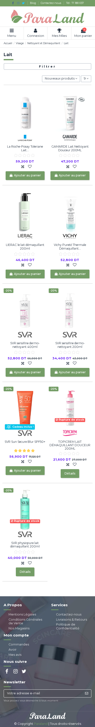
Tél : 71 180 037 (75, 3)
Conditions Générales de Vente (25, 621)
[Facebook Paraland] (13, 3)
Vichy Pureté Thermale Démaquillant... (70, 246)
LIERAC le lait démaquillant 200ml (25, 246)
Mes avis (15, 654)
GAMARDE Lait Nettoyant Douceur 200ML (70, 148)
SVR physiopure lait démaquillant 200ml (25, 544)
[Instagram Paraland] (18, 3)
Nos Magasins (19, 628)
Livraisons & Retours (71, 619)
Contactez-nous (51, 3)
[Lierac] (25, 236)
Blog (33, 3)
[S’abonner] (86, 693)
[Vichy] (70, 236)
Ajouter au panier (27, 175)
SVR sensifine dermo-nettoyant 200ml (70, 344)
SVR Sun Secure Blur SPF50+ (25, 442)
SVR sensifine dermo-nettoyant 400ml (25, 344)
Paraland (41, 724)
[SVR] (25, 334)
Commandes (19, 644)
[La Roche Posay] (25, 138)
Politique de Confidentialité (67, 626)
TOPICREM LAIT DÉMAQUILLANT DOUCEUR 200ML (69, 445)
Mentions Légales (22, 614)
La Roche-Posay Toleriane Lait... (25, 148)
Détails (70, 473)
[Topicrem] (70, 432)
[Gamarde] (70, 138)
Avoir (13, 649)
